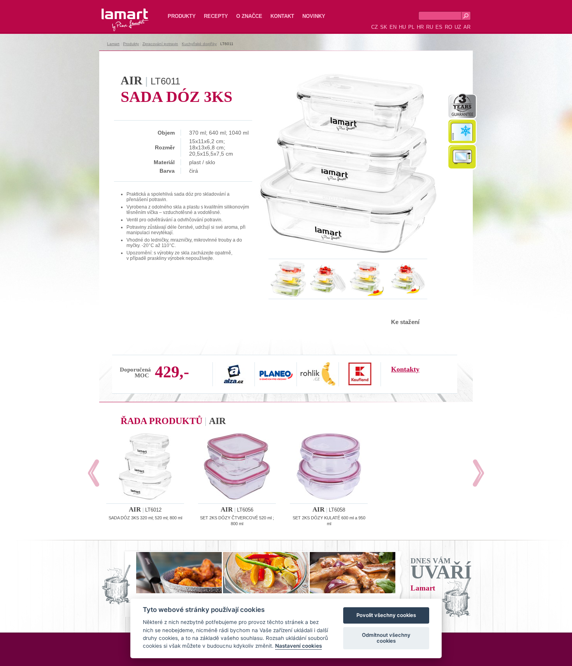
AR (466, 27)
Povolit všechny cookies (386, 615)
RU (429, 27)
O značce (249, 16)
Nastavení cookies (298, 646)
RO (448, 27)
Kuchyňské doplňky (199, 44)
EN (393, 27)
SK (383, 27)
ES (438, 27)
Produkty (182, 16)
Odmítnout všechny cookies (386, 638)
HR (420, 27)
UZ (457, 27)
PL (411, 27)
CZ (374, 27)
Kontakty (405, 369)
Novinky (313, 16)
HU (402, 27)
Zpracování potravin (160, 44)
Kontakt (282, 16)
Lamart (116, 13)
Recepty (216, 16)
